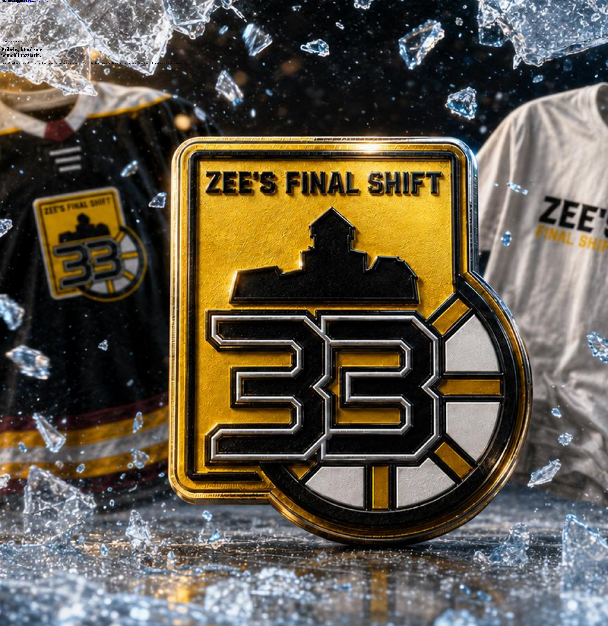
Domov (5, 41)
